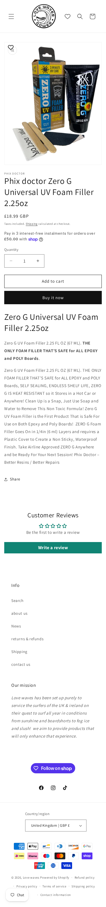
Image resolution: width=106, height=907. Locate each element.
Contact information (55, 895)
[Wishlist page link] (67, 16)
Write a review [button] (53, 548)
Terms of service (54, 886)
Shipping (32, 224)
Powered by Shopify (54, 877)
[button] (11, 16)
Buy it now (53, 297)
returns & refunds (27, 638)
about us (19, 613)
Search (17, 600)
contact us (21, 664)
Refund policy (85, 877)
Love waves (31, 877)
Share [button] (15, 479)
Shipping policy (83, 886)
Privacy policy (26, 886)
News (16, 626)
